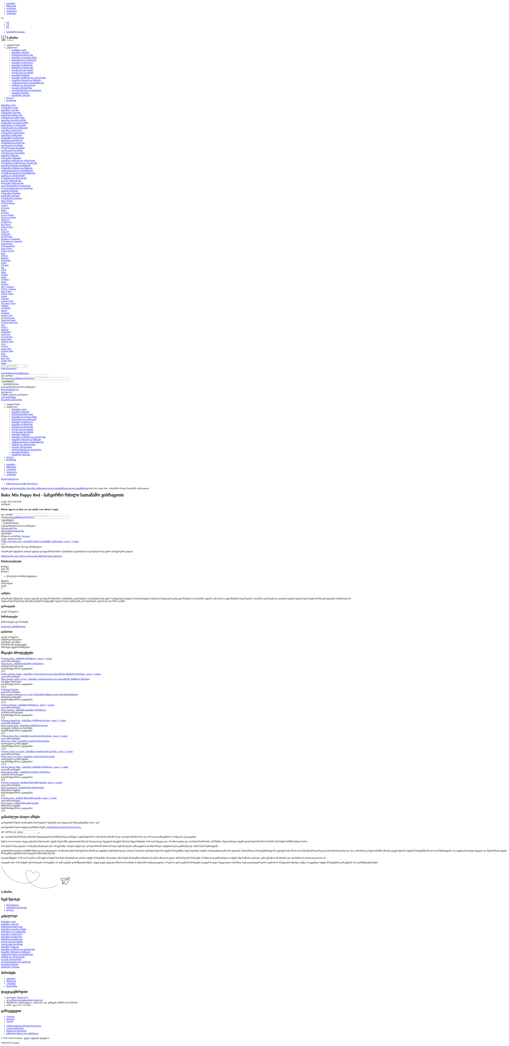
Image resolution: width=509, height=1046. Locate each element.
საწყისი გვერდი (9, 488)
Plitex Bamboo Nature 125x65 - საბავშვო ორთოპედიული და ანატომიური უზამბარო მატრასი (45, 679)
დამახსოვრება (11, 384)
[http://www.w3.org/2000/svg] (9, 40)
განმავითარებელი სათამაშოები (28, 83)
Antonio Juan (6, 315)
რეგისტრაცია (21, 373)
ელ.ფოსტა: (12, 1000)
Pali (2, 267)
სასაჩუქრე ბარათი (15, 32)
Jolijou (4, 210)
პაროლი (5, 378)
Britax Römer (6, 201)
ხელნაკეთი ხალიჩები (22, 73)
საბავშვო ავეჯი (19, 50)
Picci (3, 325)
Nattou (4, 277)
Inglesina (5, 258)
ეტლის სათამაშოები (78, 488)
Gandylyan (5, 334)
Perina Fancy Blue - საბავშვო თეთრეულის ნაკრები (25, 741)
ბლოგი (10, 98)
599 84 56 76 (22, 997)
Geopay (16, 1042)
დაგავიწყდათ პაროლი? (22, 378)
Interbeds (5, 330)
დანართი (57, 556)
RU (7, 27)
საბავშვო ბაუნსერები (22, 65)
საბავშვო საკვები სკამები (24, 57)
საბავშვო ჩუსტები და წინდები (26, 80)
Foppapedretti (7, 244)
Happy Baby (6, 339)
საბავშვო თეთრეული (22, 63)
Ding (3, 353)
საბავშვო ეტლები (20, 52)
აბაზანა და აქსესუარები (23, 85)
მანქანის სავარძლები (22, 68)
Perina (3, 282)
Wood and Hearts (8, 320)
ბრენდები (11, 100)
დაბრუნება (11, 986)
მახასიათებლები (9, 556)
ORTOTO (5, 220)
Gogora (4, 205)
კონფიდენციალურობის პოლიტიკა (63, 827)
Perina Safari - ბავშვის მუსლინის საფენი (20, 803)
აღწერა (22, 556)
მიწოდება (11, 6)
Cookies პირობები (15, 1028)
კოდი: (4, 502)
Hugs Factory (6, 248)
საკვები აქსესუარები (22, 88)
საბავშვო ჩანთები (20, 75)
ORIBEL (5, 306)
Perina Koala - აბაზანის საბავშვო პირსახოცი (22, 663)
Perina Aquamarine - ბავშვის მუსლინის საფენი (22, 787)
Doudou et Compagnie (10, 239)
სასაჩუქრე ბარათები (16, 907)
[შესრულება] (39, 832)
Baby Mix (5, 358)
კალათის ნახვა (8, 397)
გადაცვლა (11, 11)
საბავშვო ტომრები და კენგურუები (29, 78)
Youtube (9, 1021)
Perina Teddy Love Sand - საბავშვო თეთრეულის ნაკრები (28, 756)
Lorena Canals (7, 301)
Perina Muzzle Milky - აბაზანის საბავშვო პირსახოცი (25, 772)
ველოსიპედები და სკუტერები (26, 90)
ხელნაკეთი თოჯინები (22, 70)
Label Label (6, 349)
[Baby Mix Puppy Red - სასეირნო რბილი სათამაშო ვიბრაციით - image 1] (40, 541)
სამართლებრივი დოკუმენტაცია (22, 1033)
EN (7, 22)
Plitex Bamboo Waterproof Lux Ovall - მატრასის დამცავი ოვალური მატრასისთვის (39, 694)
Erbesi (3, 263)
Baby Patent (6, 291)
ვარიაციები (32, 556)
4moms (4, 310)
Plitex (3, 272)
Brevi (3, 253)
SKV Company (7, 287)
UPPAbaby (6, 234)
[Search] (27, 366)
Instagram (10, 1019)
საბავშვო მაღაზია (26, 488)
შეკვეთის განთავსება (11, 400)
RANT (4, 229)
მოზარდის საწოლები (22, 55)
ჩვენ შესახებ (12, 905)
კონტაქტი (11, 13)
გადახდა (10, 3)
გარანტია (11, 8)
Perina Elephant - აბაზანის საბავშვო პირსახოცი (23, 710)
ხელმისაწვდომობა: (11, 547)
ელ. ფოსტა (6, 376)
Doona (4, 296)
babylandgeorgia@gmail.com (30, 1000)
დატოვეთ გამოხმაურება (13, 626)
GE (7, 25)
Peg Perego (6, 224)
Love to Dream (7, 215)
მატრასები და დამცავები (24, 60)
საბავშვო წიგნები (20, 93)
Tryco (3, 344)
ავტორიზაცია (8, 373)
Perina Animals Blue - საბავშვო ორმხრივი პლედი (24, 725)
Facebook (10, 1016)
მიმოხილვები (45, 556)
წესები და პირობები (16, 1031)
